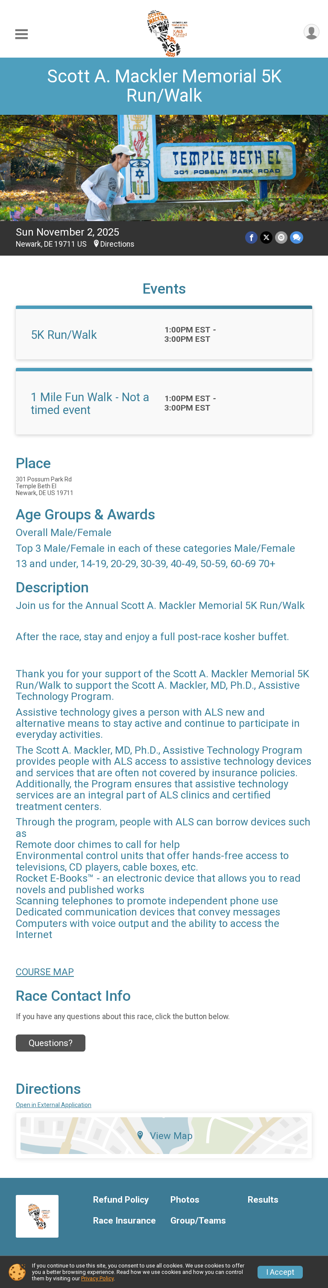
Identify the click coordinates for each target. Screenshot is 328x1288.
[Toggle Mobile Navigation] (21, 34)
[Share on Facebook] (251, 237)
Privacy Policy (97, 1278)
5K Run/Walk (64, 335)
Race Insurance (124, 1221)
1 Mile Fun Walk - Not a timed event (90, 403)
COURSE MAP (45, 972)
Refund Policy (121, 1200)
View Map (171, 1135)
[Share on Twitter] (266, 237)
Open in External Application (53, 1105)
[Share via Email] (281, 237)
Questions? (51, 1043)
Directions (117, 244)
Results (263, 1200)
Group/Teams (198, 1221)
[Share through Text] (296, 237)
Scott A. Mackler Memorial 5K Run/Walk (164, 86)
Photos (184, 1200)
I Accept (280, 1272)
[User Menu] (311, 32)
